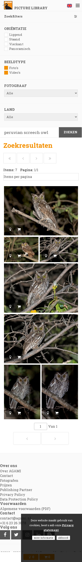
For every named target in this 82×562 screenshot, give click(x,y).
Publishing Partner (16, 489)
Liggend (15, 35)
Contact (6, 475)
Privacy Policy (12, 494)
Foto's (13, 68)
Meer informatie (43, 537)
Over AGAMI (10, 471)
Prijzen (6, 485)
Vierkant (16, 44)
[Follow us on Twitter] (16, 534)
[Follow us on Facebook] (5, 534)
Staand (14, 39)
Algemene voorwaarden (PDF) (25, 508)
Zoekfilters (13, 16)
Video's (14, 73)
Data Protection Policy (19, 499)
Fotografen (9, 480)
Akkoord (63, 537)
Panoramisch (19, 49)
